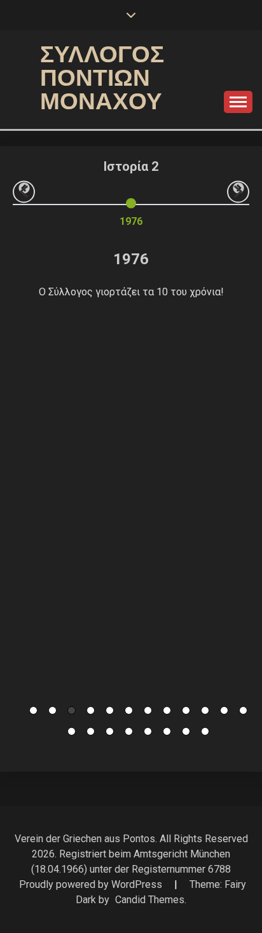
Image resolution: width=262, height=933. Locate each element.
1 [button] (33, 710)
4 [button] (90, 710)
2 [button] (52, 710)
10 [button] (205, 710)
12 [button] (243, 710)
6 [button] (129, 710)
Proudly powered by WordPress (92, 884)
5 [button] (110, 710)
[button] (24, 191)
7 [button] (148, 710)
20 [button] (205, 731)
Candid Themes (149, 900)
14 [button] (90, 731)
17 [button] (148, 731)
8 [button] (167, 710)
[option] (131, 210)
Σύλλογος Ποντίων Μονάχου (102, 77)
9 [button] (186, 710)
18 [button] (167, 731)
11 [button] (224, 710)
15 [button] (110, 731)
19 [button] (186, 731)
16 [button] (129, 731)
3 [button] (71, 710)
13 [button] (71, 731)
